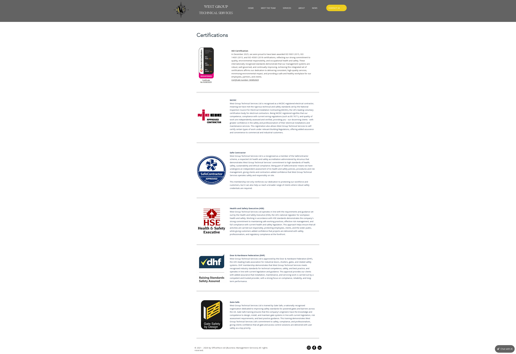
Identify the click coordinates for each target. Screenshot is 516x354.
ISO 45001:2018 (255, 57)
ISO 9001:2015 (292, 54)
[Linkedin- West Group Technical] (320, 348)
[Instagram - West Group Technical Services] (309, 348)
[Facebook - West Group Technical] (314, 348)
